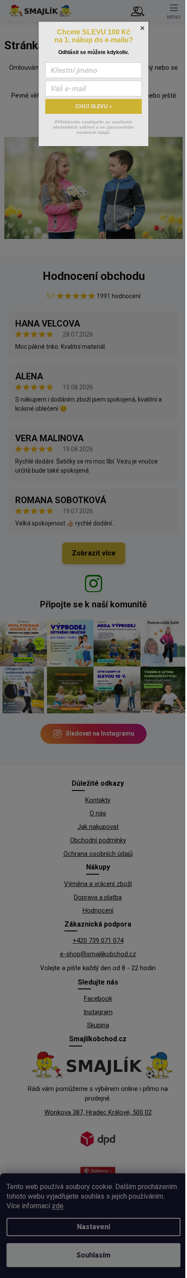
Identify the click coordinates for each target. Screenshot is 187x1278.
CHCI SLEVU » (93, 106)
